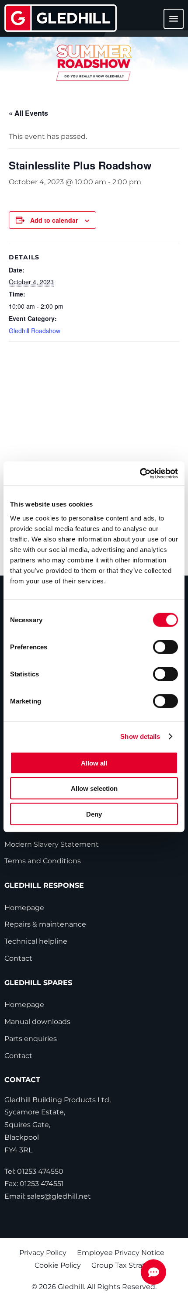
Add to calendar (54, 220)
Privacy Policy (42, 1252)
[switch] (165, 647)
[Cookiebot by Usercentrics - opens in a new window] (139, 473)
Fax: (34, 1183)
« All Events (28, 113)
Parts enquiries (30, 1038)
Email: (47, 1196)
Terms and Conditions (42, 861)
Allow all (94, 762)
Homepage (24, 907)
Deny (94, 813)
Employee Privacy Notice (120, 1252)
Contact (18, 958)
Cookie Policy (58, 1265)
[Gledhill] (60, 18)
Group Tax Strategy (124, 1265)
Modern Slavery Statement (51, 844)
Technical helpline (35, 941)
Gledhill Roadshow (34, 330)
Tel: (33, 1171)
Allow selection (94, 788)
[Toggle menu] (168, 22)
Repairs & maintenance (45, 924)
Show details (140, 736)
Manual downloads (37, 1021)
